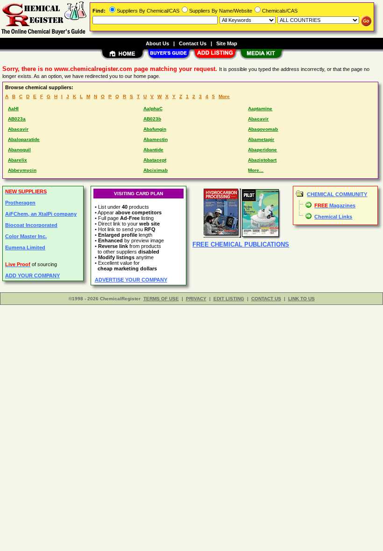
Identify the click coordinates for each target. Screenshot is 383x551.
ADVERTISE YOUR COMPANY (131, 280)
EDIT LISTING (228, 298)
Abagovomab (263, 129)
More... (255, 170)
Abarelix (17, 159)
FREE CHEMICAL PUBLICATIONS (240, 244)
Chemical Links (333, 216)
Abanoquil (19, 149)
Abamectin (155, 139)
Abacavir (258, 118)
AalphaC (153, 108)
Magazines (334, 205)
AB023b (152, 118)
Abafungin (154, 129)
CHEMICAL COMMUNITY (337, 194)
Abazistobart (262, 159)
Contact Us (192, 43)
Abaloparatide (24, 139)
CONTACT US (266, 298)
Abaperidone (262, 149)
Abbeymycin (22, 170)
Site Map (226, 43)
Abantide (153, 149)
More (224, 96)
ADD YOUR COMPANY (32, 275)
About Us (157, 43)
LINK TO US (301, 298)
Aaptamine (260, 108)
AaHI (13, 108)
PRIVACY (196, 298)
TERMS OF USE (161, 298)
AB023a (17, 118)
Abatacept (154, 159)
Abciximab (155, 170)
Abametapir (261, 139)
